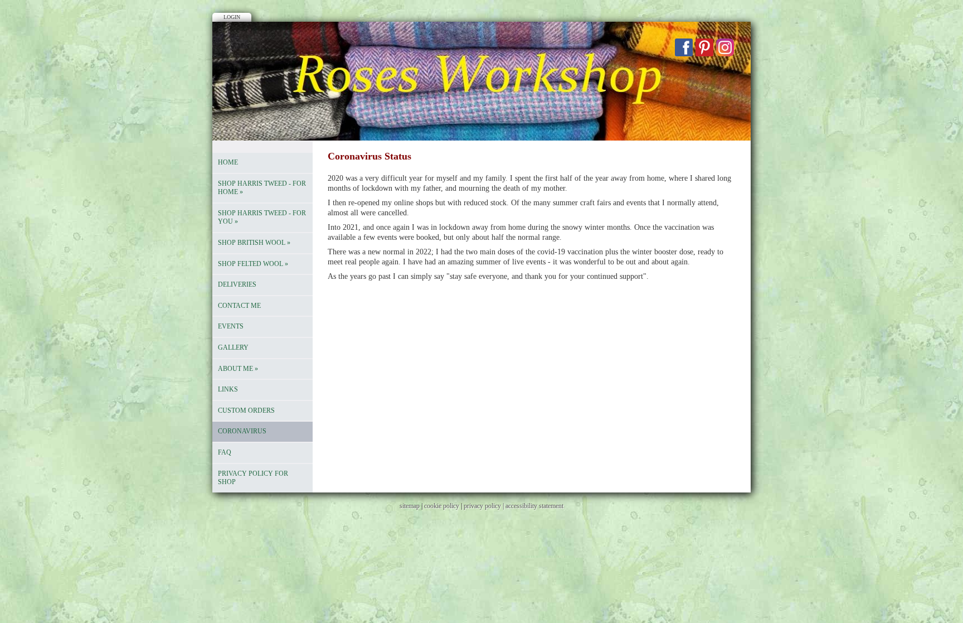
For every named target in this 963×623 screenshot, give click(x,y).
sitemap (410, 506)
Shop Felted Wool (253, 264)
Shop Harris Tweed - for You (262, 217)
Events (231, 326)
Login (231, 17)
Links (228, 389)
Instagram (725, 47)
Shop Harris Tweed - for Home (262, 188)
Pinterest (704, 47)
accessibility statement (534, 506)
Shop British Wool (254, 243)
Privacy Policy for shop (253, 478)
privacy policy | (484, 506)
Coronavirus (242, 431)
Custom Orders (246, 410)
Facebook (684, 47)
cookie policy (441, 506)
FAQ (224, 452)
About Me (238, 369)
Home (228, 162)
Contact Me (239, 306)
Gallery (233, 347)
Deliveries (237, 284)
